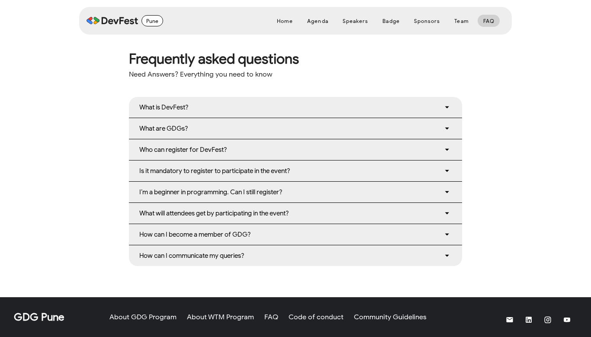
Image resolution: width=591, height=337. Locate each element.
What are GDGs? (163, 128)
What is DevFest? (164, 107)
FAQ (271, 317)
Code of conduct (316, 317)
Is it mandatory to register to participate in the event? (214, 171)
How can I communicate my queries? (191, 256)
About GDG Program (143, 317)
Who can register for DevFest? (183, 150)
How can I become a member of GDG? (195, 234)
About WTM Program (220, 317)
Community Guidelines (390, 317)
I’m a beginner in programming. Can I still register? (211, 192)
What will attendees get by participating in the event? (214, 213)
